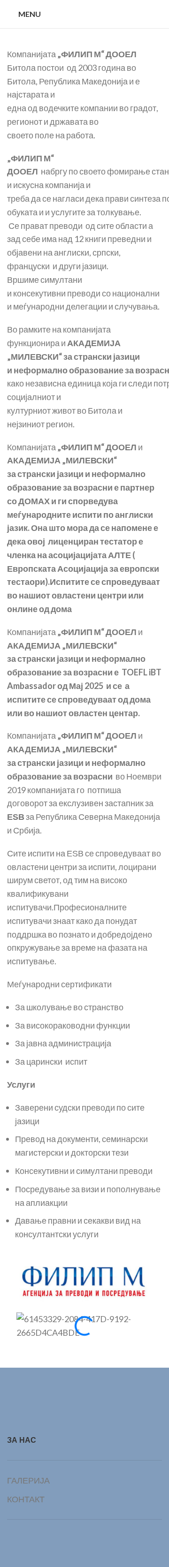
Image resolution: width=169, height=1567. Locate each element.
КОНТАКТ (26, 1499)
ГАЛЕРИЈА (28, 1480)
